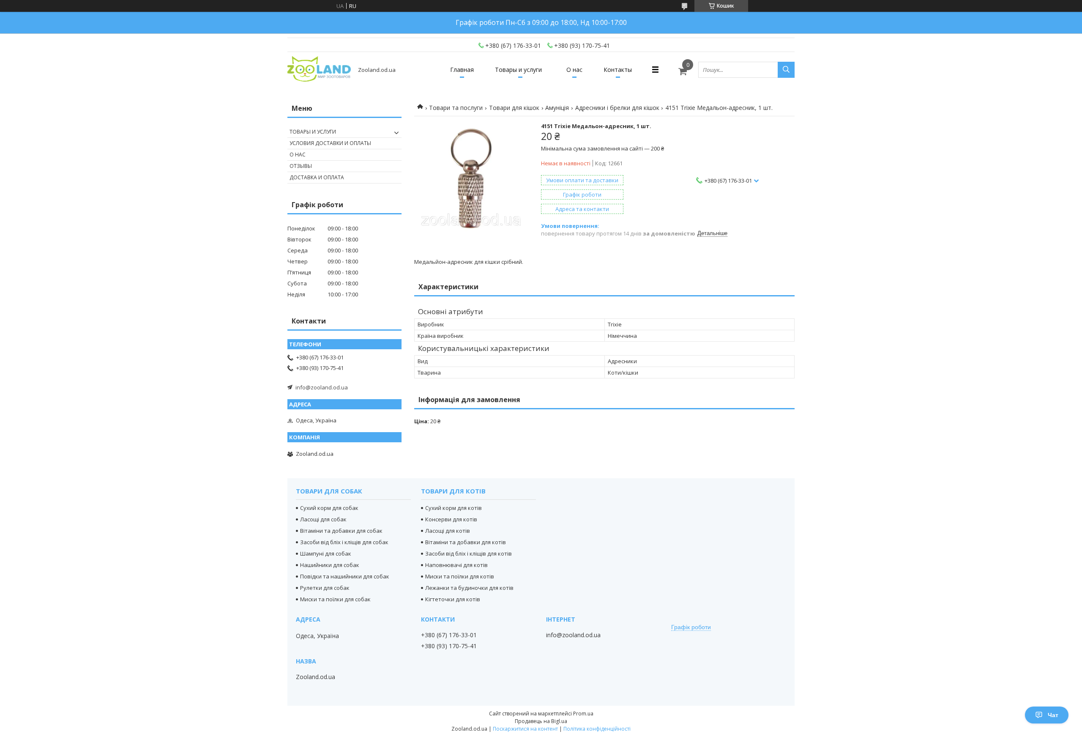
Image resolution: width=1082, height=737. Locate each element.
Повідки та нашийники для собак (344, 576)
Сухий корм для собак (329, 508)
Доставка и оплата (317, 177)
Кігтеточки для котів (452, 599)
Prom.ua (583, 713)
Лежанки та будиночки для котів (469, 588)
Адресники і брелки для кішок (617, 108)
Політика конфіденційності (597, 728)
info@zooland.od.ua (321, 387)
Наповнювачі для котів (456, 565)
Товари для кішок (514, 108)
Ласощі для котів (447, 530)
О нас (574, 70)
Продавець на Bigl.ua (541, 721)
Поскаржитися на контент (525, 728)
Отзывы (301, 166)
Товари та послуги (456, 108)
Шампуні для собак (325, 553)
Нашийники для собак (329, 565)
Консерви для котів (451, 519)
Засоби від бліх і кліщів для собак (344, 542)
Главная (462, 70)
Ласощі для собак (323, 519)
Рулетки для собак (325, 588)
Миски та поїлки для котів (459, 576)
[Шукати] (786, 70)
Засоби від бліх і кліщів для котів (468, 553)
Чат (1053, 715)
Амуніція (557, 108)
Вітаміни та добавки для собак (341, 530)
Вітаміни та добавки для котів (465, 542)
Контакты (618, 70)
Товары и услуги (518, 70)
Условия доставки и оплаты (330, 143)
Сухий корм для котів (453, 508)
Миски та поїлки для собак (335, 599)
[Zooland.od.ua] (319, 69)
